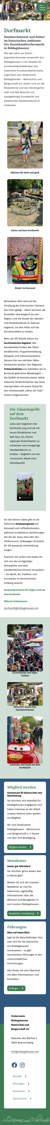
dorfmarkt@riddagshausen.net (21, 608)
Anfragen (14, 988)
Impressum (19, 1091)
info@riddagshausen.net (25, 1051)
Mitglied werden (17, 847)
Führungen (19, 1083)
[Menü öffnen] (42, 7)
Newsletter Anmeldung (21, 913)
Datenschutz (20, 1098)
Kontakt (17, 1076)
